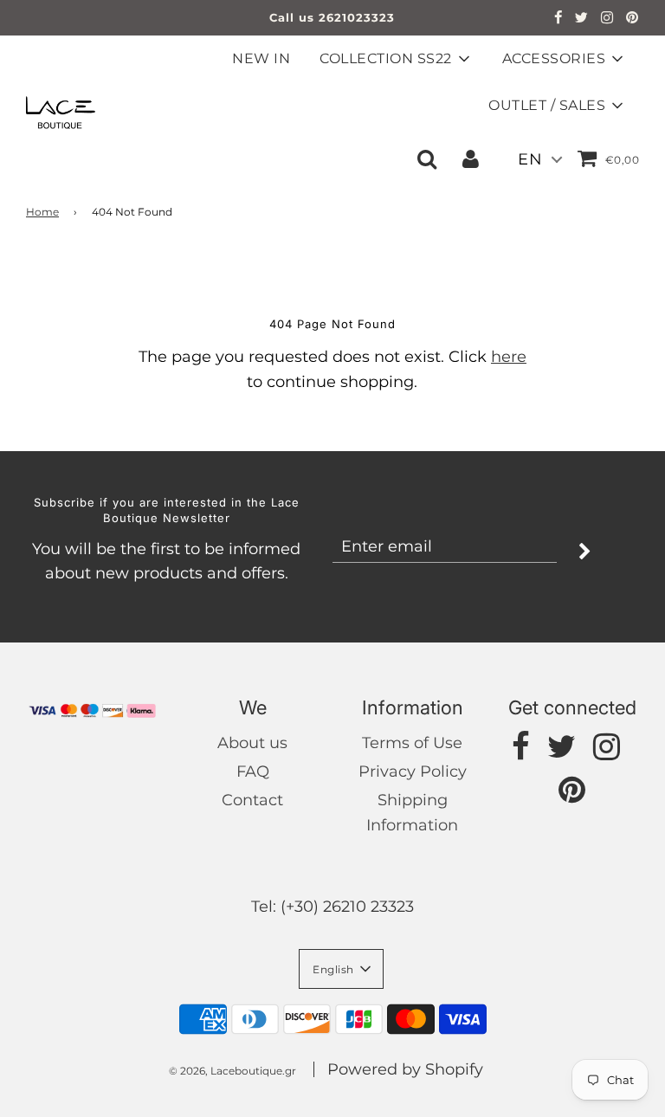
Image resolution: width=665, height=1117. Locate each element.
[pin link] (632, 19)
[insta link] (607, 19)
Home (42, 211)
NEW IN (261, 58)
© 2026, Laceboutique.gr (232, 1070)
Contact (252, 800)
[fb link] (558, 19)
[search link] (426, 158)
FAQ (252, 771)
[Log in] (470, 158)
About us (252, 742)
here (508, 356)
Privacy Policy (412, 771)
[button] (341, 969)
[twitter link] (582, 19)
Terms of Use (412, 742)
